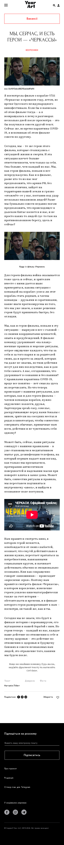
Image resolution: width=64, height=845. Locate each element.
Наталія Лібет (12, 685)
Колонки (32, 50)
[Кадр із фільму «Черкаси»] (32, 246)
